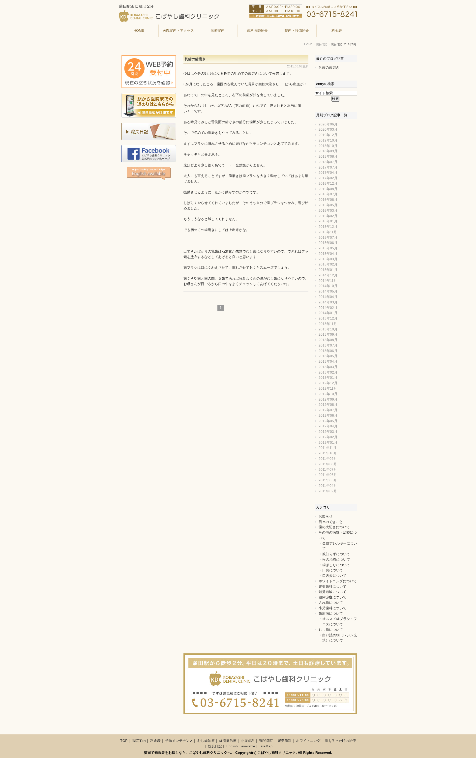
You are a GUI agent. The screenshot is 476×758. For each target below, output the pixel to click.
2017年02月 (328, 178)
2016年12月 (328, 183)
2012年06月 (328, 415)
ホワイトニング (308, 741)
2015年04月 (328, 254)
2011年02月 (328, 491)
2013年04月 (328, 361)
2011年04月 (328, 486)
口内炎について (334, 576)
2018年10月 (328, 146)
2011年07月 (328, 469)
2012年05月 (328, 421)
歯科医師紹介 (257, 30)
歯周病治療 (228, 741)
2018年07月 (328, 162)
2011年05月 (328, 480)
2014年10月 (328, 286)
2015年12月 (328, 227)
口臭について (332, 570)
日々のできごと (331, 522)
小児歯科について (332, 608)
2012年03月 (328, 432)
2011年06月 (328, 475)
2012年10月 (328, 394)
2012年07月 (328, 410)
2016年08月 (328, 189)
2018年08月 (328, 156)
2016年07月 (328, 194)
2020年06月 (328, 124)
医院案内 (139, 741)
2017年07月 (328, 167)
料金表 (336, 30)
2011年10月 (328, 453)
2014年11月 (328, 281)
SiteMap (266, 746)
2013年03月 (328, 367)
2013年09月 (328, 334)
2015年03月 (328, 259)
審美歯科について (332, 586)
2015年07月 (328, 237)
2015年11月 (328, 232)
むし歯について (331, 630)
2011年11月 (327, 448)
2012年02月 (328, 437)
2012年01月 (328, 442)
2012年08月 (328, 405)
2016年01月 (328, 221)
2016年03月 (328, 210)
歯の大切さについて (334, 527)
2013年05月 (328, 356)
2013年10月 (328, 329)
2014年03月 (328, 302)
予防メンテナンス (179, 741)
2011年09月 (328, 459)
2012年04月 (328, 426)
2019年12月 (328, 135)
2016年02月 (328, 216)
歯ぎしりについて (336, 565)
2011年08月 (328, 464)
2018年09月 (328, 151)
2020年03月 (328, 129)
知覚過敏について (332, 592)
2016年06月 (328, 200)
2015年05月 (328, 248)
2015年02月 (328, 264)
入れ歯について (331, 603)
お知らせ (325, 516)
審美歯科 (285, 741)
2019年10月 (328, 140)
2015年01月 (328, 270)
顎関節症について (332, 597)
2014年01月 (328, 313)
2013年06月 (328, 351)
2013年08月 (328, 340)
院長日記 (215, 746)
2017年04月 (328, 173)
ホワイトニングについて (338, 581)
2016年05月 (328, 205)
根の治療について (336, 559)
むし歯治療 (206, 741)
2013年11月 (328, 324)
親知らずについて (336, 554)
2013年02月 (328, 372)
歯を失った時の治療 (340, 741)
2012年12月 (328, 383)
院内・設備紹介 (297, 30)
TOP (123, 741)
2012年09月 (328, 399)
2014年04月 (328, 297)
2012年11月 (328, 388)
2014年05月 (328, 291)
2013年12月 (328, 318)
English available (240, 746)
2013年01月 (328, 377)
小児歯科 (248, 741)
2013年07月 (328, 345)
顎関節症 (266, 741)
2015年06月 (328, 243)
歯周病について (331, 613)
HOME (139, 30)
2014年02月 (328, 308)
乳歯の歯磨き (195, 59)
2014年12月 (328, 275)
